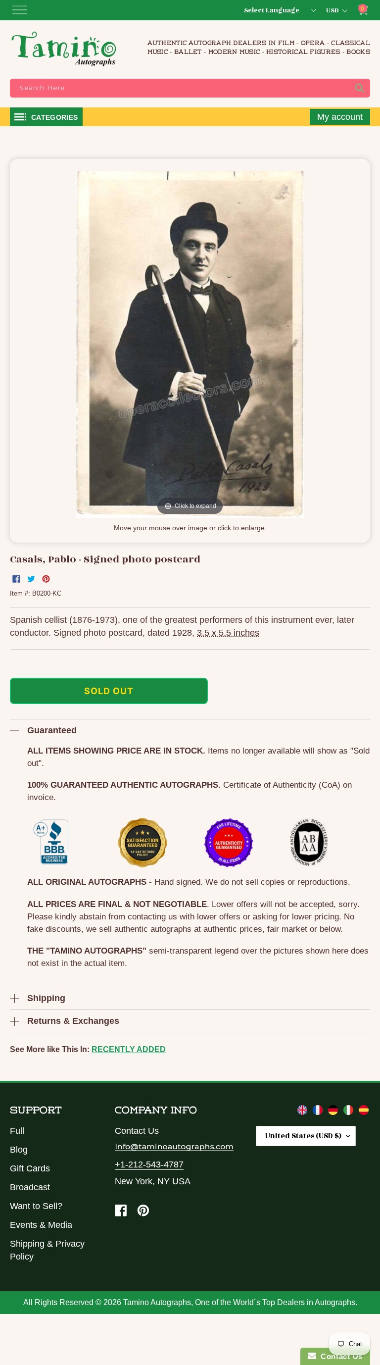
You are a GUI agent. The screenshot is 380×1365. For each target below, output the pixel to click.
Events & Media (41, 1225)
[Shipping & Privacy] (303, 1112)
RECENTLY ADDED (129, 1049)
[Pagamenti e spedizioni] (349, 1112)
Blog (19, 1150)
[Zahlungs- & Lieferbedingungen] (334, 1112)
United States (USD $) (303, 1136)
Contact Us (137, 1131)
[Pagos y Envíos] (363, 1112)
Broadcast (30, 1187)
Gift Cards (30, 1168)
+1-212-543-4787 (149, 1164)
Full (17, 1131)
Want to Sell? (36, 1206)
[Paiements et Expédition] (319, 1112)
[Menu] (20, 10)
